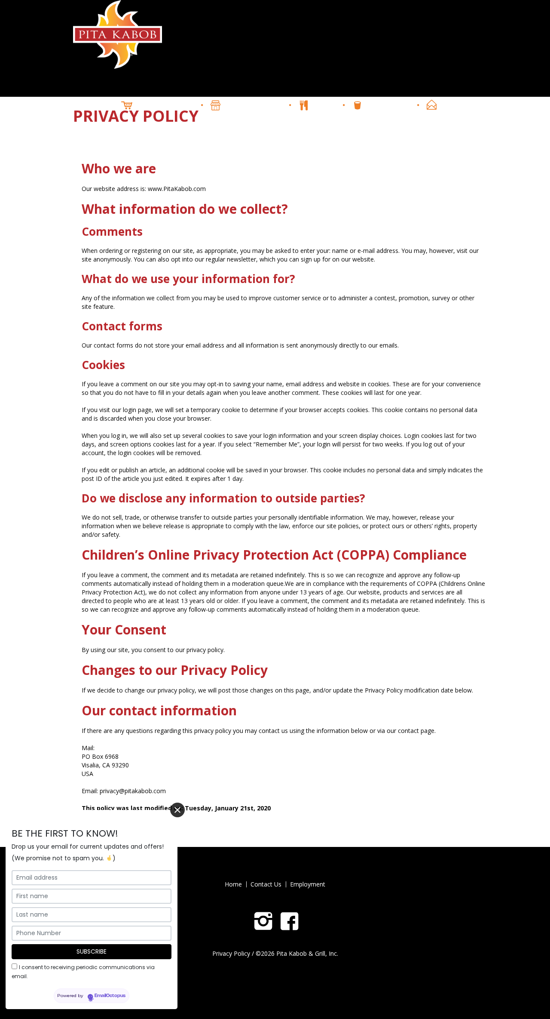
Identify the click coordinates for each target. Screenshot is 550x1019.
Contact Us (266, 884)
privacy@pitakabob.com (133, 791)
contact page (416, 731)
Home (233, 884)
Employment (307, 884)
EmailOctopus (110, 995)
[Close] (177, 810)
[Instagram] (263, 921)
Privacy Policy (231, 953)
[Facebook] (289, 921)
